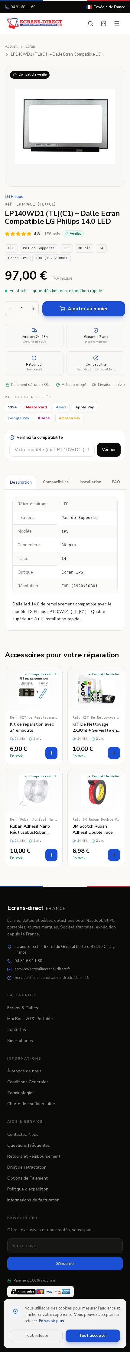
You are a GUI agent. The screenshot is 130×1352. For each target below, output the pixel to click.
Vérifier (109, 449)
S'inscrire (65, 1263)
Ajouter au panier (88, 308)
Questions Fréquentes (28, 1145)
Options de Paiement (27, 1178)
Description (21, 482)
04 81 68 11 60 (23, 7)
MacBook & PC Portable (30, 1019)
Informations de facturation (33, 1200)
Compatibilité (56, 482)
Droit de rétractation (27, 1167)
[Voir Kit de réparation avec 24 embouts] (33, 715)
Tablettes (16, 1030)
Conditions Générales (28, 1082)
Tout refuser (36, 1335)
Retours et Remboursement (33, 1156)
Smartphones (20, 1041)
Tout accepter (93, 1335)
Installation (90, 482)
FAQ (116, 482)
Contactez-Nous (22, 1134)
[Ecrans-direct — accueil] (34, 23)
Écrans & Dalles (22, 1008)
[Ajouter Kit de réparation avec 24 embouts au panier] (51, 753)
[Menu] (117, 23)
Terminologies (20, 1093)
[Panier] (103, 23)
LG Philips (14, 196)
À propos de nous (24, 1071)
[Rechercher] (90, 23)
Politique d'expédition (27, 1189)
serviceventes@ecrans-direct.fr (42, 969)
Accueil (11, 46)
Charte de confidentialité (31, 1104)
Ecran (30, 46)
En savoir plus (51, 1321)
